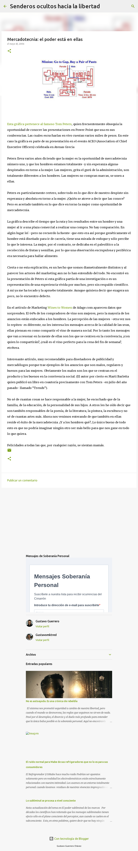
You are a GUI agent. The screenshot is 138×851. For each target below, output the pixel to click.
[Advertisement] (69, 518)
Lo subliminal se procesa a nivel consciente (51, 800)
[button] (9, 51)
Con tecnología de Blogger (71, 838)
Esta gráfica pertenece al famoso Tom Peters (39, 124)
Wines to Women (60, 307)
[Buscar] (105, 6)
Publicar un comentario (22, 480)
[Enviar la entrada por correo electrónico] (9, 451)
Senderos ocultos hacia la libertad (55, 6)
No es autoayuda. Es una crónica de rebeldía (51, 701)
